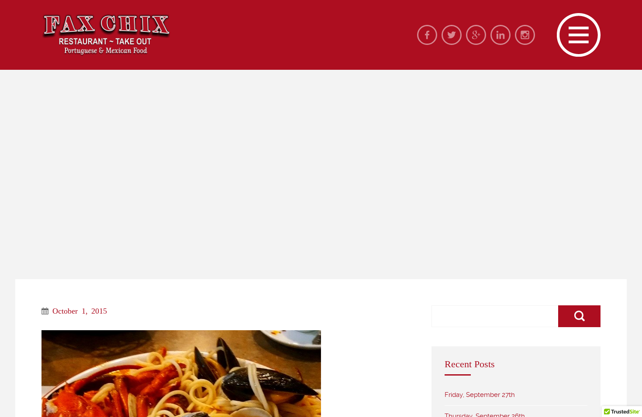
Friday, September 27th (480, 395)
